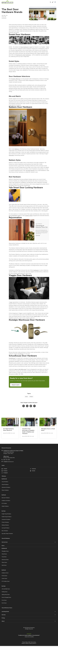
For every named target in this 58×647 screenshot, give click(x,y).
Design (31, 396)
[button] (56, 425)
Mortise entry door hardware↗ (23, 55)
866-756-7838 (6, 459)
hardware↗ (36, 270)
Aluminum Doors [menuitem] (5, 559)
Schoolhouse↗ (12, 358)
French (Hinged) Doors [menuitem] (6, 597)
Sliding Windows (5, 525)
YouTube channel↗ (30, 170)
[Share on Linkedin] (27, 406)
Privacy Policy (25, 642)
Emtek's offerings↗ (16, 78)
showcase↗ (11, 155)
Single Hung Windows (6, 513)
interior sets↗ (37, 316)
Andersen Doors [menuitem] (5, 572)
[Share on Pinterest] (34, 406)
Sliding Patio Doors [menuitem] (6, 594)
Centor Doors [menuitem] (4, 578)
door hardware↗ (25, 47)
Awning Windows (5, 527)
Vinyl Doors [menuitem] (4, 556)
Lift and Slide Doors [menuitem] (6, 588)
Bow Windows (5, 530)
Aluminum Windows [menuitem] (6, 487)
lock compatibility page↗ (15, 215)
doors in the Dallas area (20, 369)
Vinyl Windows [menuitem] (5, 481)
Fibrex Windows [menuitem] (5, 490)
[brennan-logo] (17, 2)
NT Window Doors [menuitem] (6, 581)
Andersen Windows (6, 500)
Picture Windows (5, 522)
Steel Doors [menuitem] (4, 565)
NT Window (4, 503)
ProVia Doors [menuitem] (4, 575)
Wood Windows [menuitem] (5, 484)
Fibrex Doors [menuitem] (4, 562)
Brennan (4, 18)
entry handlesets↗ (19, 353)
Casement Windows (6, 519)
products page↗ (29, 215)
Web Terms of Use (32, 642)
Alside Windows (5, 506)
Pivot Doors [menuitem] (4, 600)
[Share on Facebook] (23, 406)
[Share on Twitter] (31, 406)
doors (26, 396)
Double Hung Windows (6, 516)
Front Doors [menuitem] (4, 603)
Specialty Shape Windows (7, 533)
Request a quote (15, 384)
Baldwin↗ (17, 149)
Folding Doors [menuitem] (4, 591)
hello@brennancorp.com (8, 461)
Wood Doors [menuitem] (4, 553)
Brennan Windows (6, 497)
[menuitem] (7, 607)
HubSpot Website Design (27, 643)
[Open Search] (50, 2)
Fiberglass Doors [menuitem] (5, 551)
